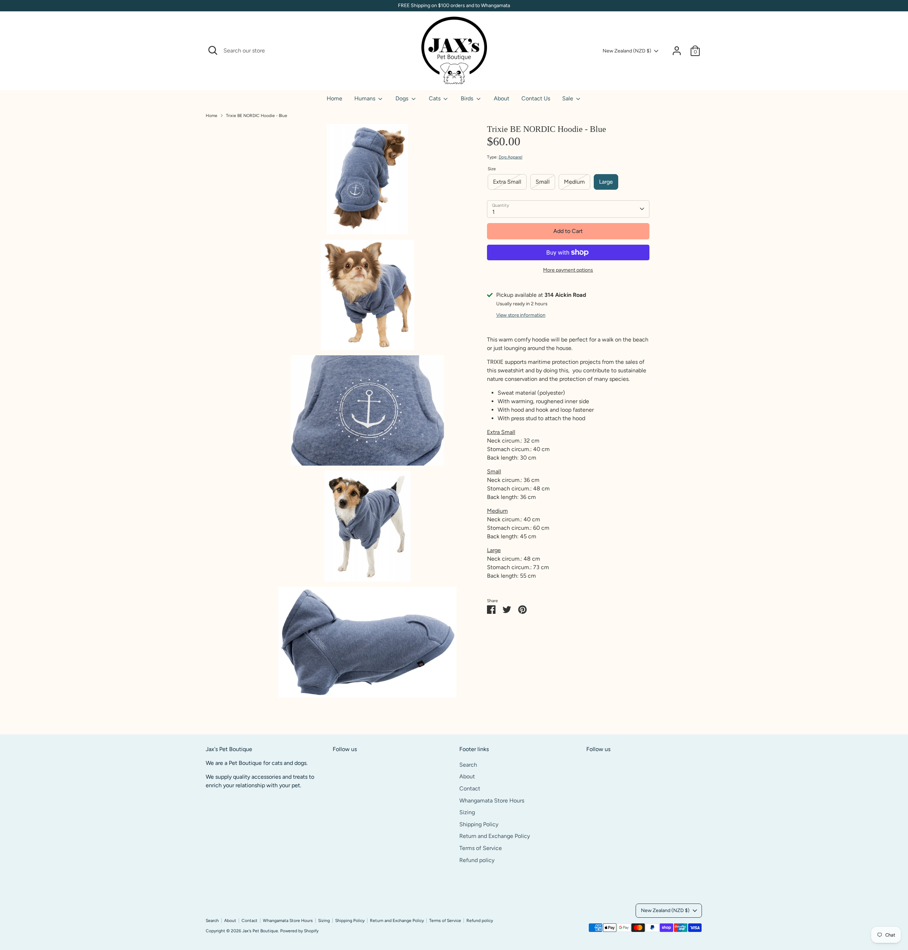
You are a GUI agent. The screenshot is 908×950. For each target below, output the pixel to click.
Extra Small (507, 181)
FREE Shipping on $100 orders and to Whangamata (454, 5)
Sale (568, 98)
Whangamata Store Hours (491, 800)
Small (543, 181)
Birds (468, 98)
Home (334, 98)
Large (606, 181)
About (501, 98)
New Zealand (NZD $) (627, 51)
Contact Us (535, 98)
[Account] (677, 51)
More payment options (568, 270)
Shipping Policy (478, 824)
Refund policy (476, 860)
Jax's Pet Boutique (260, 930)
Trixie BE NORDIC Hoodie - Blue (256, 115)
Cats (435, 98)
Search (468, 764)
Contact (469, 788)
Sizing (467, 812)
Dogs (402, 98)
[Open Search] (213, 50)
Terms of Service (480, 848)
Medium (574, 181)
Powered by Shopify (299, 930)
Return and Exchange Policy (494, 836)
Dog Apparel (510, 157)
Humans (365, 98)
